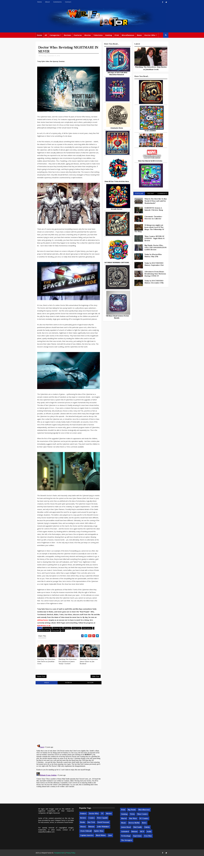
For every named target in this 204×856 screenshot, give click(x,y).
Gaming (108, 35)
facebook (68, 683)
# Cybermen (47, 628)
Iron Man (148, 836)
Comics (91, 818)
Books (82, 822)
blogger (90, 683)
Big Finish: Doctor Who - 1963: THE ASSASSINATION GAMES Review (155, 247)
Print (117, 35)
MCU (142, 831)
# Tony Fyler (55, 630)
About (47, 2)
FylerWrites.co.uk (43, 626)
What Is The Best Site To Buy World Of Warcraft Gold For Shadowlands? (155, 201)
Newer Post (41, 676)
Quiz (110, 835)
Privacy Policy (70, 853)
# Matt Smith (76, 628)
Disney (83, 827)
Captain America (86, 835)
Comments (57, 2)
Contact (68, 2)
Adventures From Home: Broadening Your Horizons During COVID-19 (155, 274)
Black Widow (101, 835)
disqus (46, 683)
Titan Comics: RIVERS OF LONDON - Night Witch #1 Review (154, 238)
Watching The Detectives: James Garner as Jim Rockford (89, 661)
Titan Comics (142, 814)
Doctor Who (149, 35)
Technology (125, 836)
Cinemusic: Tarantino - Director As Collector (153, 217)
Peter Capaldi (102, 818)
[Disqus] (68, 713)
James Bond (126, 827)
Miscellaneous (128, 35)
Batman (91, 827)
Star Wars (133, 818)
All (46, 35)
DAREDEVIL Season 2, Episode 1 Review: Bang (153, 209)
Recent (150, 193)
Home (39, 2)
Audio (149, 831)
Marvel (124, 818)
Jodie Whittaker (103, 827)
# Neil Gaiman (86, 628)
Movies (87, 35)
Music (123, 823)
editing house (42, 620)
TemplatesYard (59, 853)
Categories (55, 35)
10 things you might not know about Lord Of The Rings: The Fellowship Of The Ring (149, 228)
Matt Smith (137, 827)
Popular (139, 193)
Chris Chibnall (85, 831)
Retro (144, 823)
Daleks (147, 827)
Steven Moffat (134, 823)
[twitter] (166, 2)
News (139, 35)
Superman (137, 836)
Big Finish (132, 810)
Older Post (95, 676)
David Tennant (103, 822)
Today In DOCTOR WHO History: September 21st (154, 264)
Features (78, 35)
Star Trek (91, 822)
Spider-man (98, 831)
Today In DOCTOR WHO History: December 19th (154, 282)
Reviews (67, 35)
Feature (83, 813)
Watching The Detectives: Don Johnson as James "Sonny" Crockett (68, 661)
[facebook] (162, 2)
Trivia (132, 814)
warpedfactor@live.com (46, 832)
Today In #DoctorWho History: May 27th (153, 255)
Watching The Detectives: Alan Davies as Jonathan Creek (46, 661)
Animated (125, 831)
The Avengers (126, 840)
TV (102, 813)
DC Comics (144, 818)
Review (83, 818)
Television (98, 35)
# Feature (67, 628)
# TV (62, 630)
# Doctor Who (57, 628)
